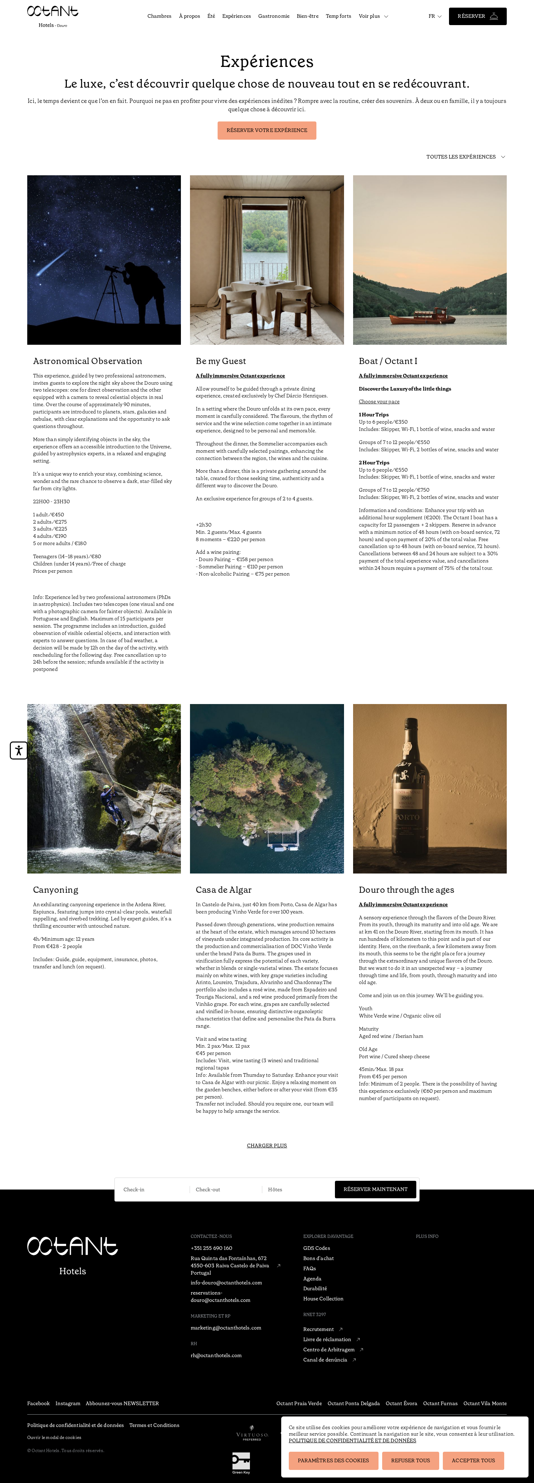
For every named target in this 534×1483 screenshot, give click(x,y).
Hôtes (275, 1190)
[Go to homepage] (57, 16)
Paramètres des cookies (333, 1460)
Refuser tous (410, 1460)
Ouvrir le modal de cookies (54, 1437)
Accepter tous (473, 1460)
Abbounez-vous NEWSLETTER (122, 1403)
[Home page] (72, 1256)
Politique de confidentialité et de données (352, 1440)
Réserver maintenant (376, 1189)
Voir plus (369, 16)
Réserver (471, 16)
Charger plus (267, 1145)
